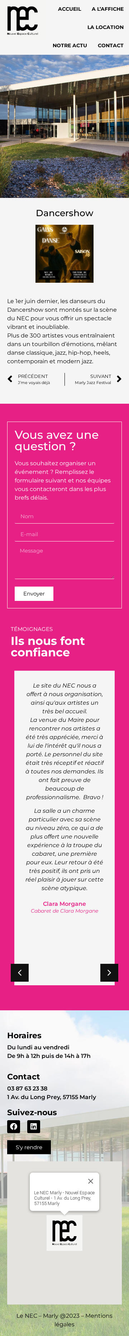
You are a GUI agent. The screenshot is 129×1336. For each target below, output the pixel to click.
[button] (109, 973)
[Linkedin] (33, 1126)
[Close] (90, 1181)
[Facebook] (13, 1126)
